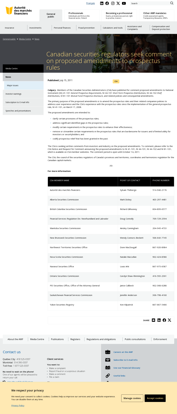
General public (9, 39)
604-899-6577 (160, 209)
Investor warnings (13, 93)
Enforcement (160, 339)
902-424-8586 (160, 256)
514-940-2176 (160, 190)
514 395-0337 (15, 362)
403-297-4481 (160, 199)
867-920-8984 (160, 247)
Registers (75, 339)
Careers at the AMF (123, 352)
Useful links (119, 375)
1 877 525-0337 (16, 365)
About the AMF (15, 339)
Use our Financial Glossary (127, 367)
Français (90, 3)
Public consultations (135, 339)
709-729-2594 (160, 218)
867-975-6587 (160, 266)
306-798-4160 (160, 295)
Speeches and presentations (18, 110)
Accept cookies (155, 398)
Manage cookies (132, 398)
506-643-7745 (160, 237)
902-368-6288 (160, 285)
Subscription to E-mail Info (17, 102)
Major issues (12, 85)
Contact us (12, 351)
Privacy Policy (17, 405)
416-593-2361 (160, 276)
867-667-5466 (160, 304)
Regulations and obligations (101, 339)
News (37, 39)
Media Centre (25, 39)
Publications (57, 339)
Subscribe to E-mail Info (126, 359)
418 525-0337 (16, 359)
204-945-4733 (160, 228)
